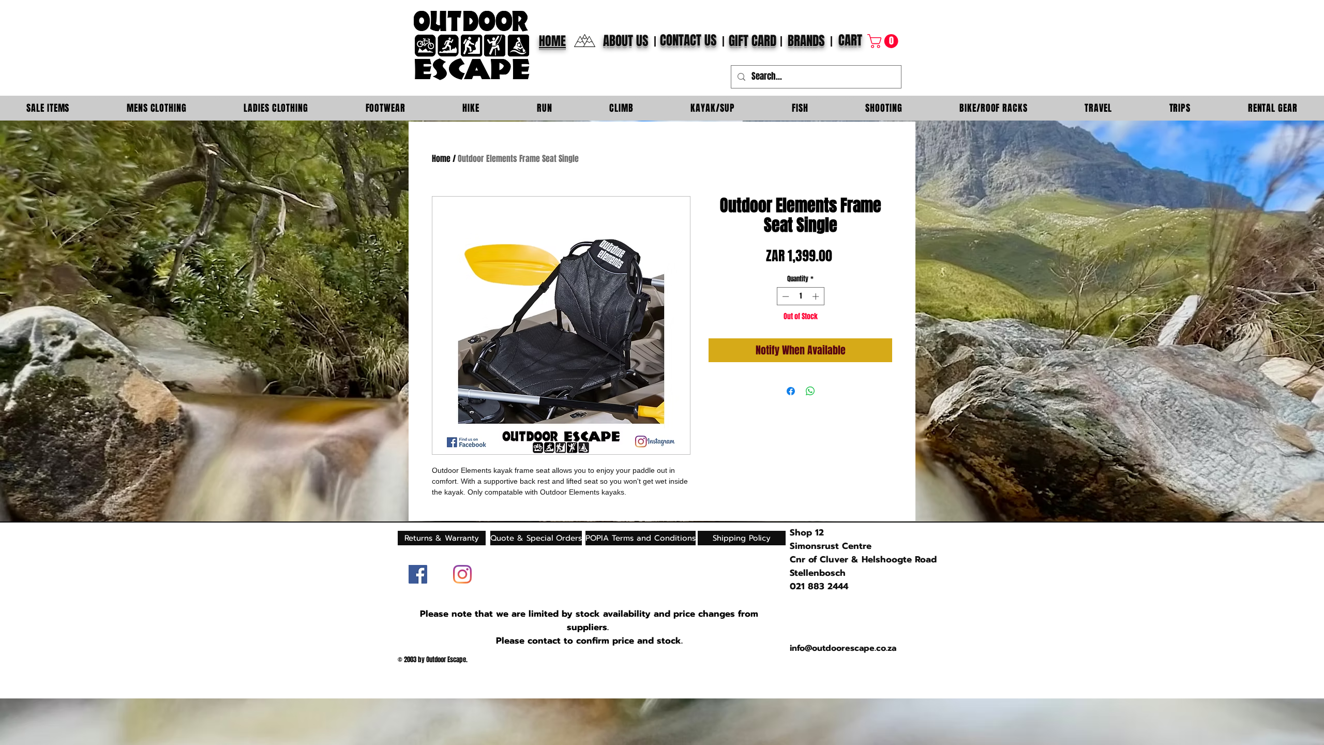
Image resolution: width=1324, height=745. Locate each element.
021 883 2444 (819, 586)
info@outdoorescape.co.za (843, 648)
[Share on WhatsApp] (810, 391)
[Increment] (816, 296)
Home (441, 159)
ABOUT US (626, 41)
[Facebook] (418, 574)
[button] (884, 41)
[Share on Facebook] (791, 391)
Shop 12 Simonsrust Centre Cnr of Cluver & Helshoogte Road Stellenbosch (863, 552)
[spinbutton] (800, 296)
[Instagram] (462, 574)
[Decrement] (784, 296)
